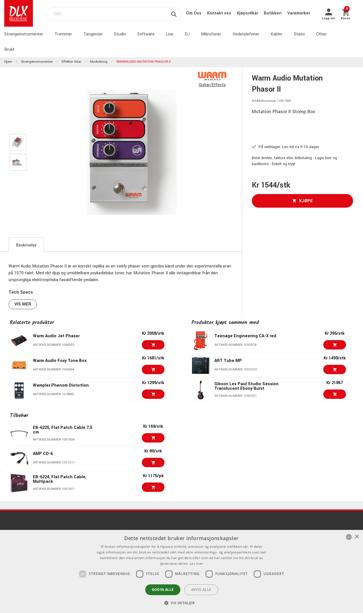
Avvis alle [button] (201, 589)
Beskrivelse (26, 245)
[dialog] (181, 571)
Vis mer (22, 304)
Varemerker (298, 13)
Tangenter (93, 34)
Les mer (196, 563)
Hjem (8, 62)
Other (321, 34)
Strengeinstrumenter (23, 34)
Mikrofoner (211, 34)
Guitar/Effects (212, 85)
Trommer (63, 34)
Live (169, 34)
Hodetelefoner (246, 34)
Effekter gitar (71, 62)
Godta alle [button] (163, 589)
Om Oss (194, 13)
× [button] (356, 537)
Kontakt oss (219, 13)
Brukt (9, 49)
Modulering (98, 62)
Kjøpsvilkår (248, 13)
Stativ (299, 34)
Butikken (273, 13)
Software (146, 34)
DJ (187, 34)
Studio (120, 34)
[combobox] (349, 537)
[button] (181, 602)
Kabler (276, 34)
